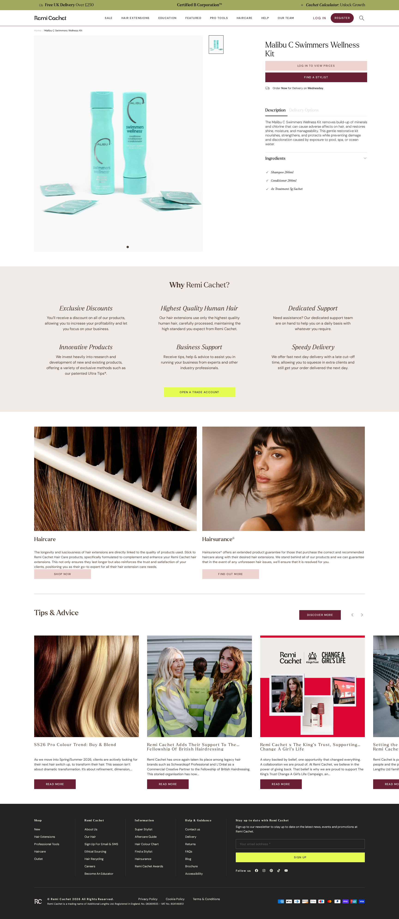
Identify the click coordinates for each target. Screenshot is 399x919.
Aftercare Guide (146, 837)
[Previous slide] (8, 5)
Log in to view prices (316, 65)
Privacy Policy (147, 899)
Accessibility (194, 874)
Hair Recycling (94, 859)
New (37, 829)
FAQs (188, 851)
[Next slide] (390, 5)
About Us (91, 829)
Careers (90, 866)
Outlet (38, 859)
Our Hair (90, 837)
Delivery (190, 837)
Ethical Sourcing (95, 851)
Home (37, 30)
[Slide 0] (216, 44)
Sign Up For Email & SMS (101, 844)
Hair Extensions (44, 837)
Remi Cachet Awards (149, 866)
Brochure (191, 866)
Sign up (300, 857)
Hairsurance (143, 859)
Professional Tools (46, 844)
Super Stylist (143, 829)
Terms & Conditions (206, 899)
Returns (190, 844)
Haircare (40, 851)
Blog (188, 859)
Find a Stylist (316, 77)
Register (342, 18)
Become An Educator (99, 874)
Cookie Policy (175, 899)
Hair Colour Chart (147, 844)
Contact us (192, 829)
